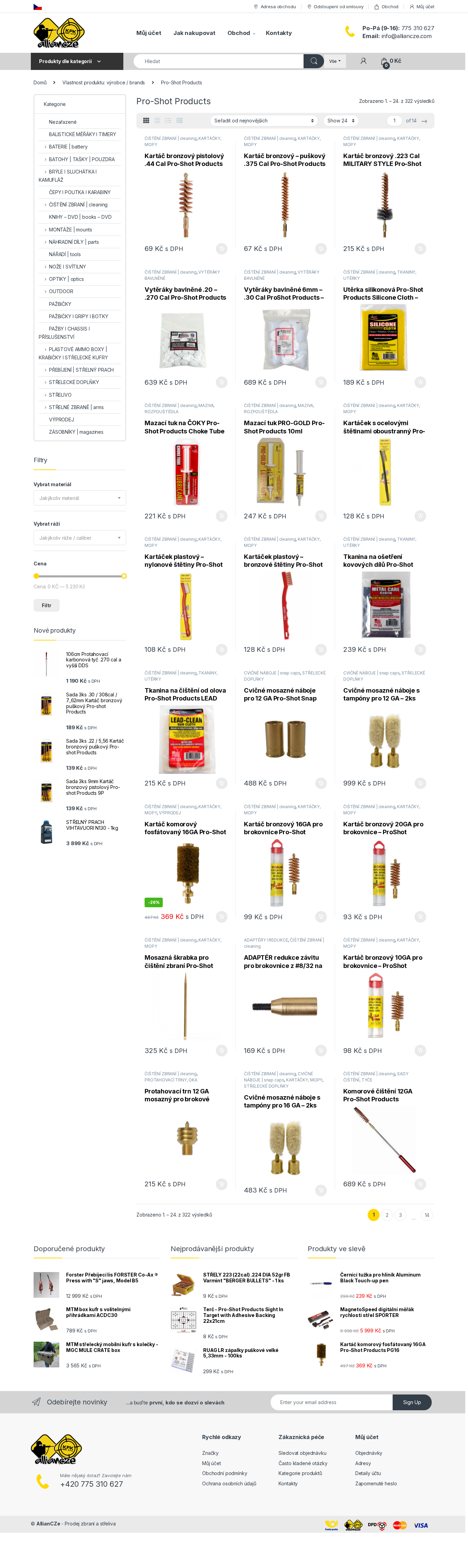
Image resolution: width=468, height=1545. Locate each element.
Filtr (46, 605)
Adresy (363, 1463)
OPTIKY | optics (66, 279)
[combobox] (80, 497)
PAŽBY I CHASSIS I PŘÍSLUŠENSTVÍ (64, 333)
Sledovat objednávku (302, 1453)
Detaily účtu (368, 1473)
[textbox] (80, 498)
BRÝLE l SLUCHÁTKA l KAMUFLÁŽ (68, 176)
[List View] (168, 121)
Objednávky (369, 1453)
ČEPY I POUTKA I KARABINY (80, 192)
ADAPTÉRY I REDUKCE (266, 940)
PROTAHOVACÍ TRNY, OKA (171, 1079)
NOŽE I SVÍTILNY (67, 267)
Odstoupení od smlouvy (338, 6)
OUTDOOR (61, 291)
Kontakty (279, 32)
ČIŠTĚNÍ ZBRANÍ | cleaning (171, 138)
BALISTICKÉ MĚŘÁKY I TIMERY (82, 134)
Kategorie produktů (300, 1473)
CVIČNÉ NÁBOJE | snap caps (272, 672)
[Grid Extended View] (157, 121)
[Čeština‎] (38, 6)
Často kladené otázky (303, 1463)
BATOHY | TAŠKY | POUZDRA (81, 159)
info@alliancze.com (397, 36)
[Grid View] (146, 121)
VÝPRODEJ (170, 812)
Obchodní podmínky (224, 1473)
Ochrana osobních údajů (229, 1483)
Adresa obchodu (278, 6)
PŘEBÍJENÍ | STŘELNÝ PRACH (81, 370)
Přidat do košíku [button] (220, 249)
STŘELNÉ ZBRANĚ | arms (76, 407)
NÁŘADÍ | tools (65, 254)
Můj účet (425, 6)
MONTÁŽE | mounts (70, 229)
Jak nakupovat (194, 32)
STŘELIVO (60, 395)
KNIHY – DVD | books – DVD (80, 217)
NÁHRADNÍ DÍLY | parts (74, 242)
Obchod (390, 6)
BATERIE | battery (68, 146)
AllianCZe (48, 1523)
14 (427, 1215)
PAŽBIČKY (60, 304)
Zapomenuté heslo (376, 1483)
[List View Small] (179, 121)
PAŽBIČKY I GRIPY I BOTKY (78, 316)
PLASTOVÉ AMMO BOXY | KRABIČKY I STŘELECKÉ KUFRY (73, 353)
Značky (210, 1453)
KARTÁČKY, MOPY (304, 1079)
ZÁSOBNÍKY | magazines (76, 432)
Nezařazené (63, 122)
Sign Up (412, 1402)
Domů (40, 82)
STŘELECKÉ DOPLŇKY (266, 1086)
